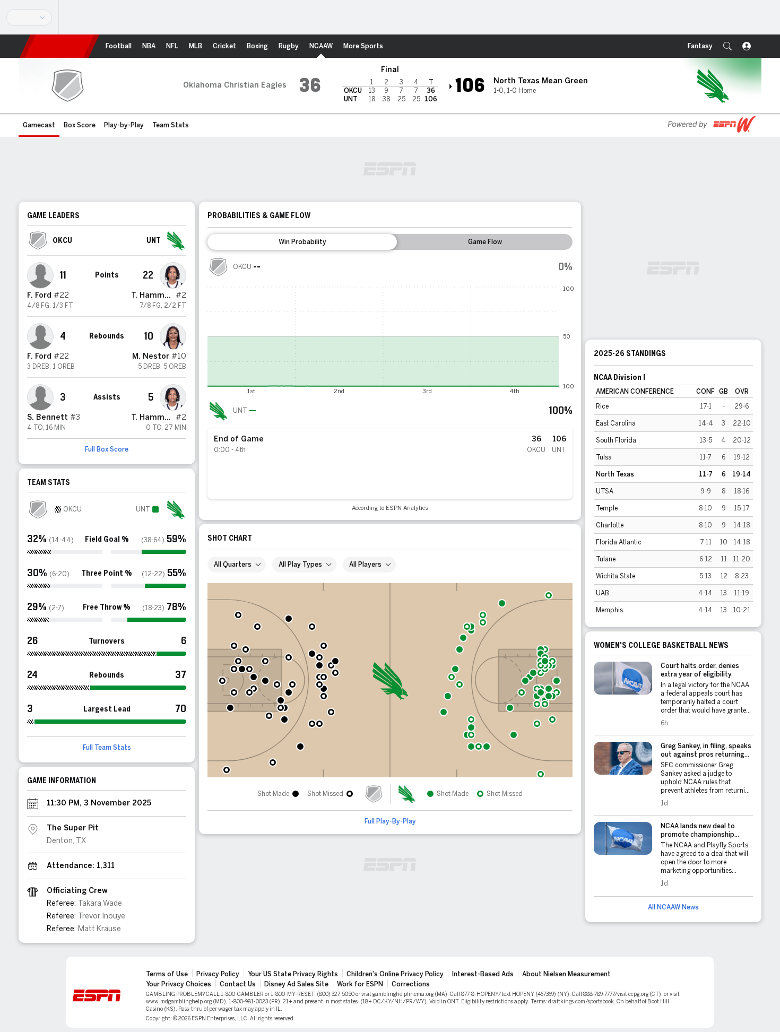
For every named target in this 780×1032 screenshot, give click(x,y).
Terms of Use (167, 974)
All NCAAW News (673, 907)
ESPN (59, 46)
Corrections (411, 984)
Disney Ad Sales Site (296, 984)
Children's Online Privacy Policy (395, 974)
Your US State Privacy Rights (293, 974)
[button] (727, 46)
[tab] (302, 242)
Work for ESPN (360, 984)
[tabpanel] (390, 383)
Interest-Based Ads (483, 974)
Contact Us (238, 984)
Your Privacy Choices (178, 984)
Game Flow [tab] (485, 242)
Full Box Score (106, 449)
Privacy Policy (217, 974)
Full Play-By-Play (390, 821)
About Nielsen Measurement (566, 974)
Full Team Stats (107, 747)
